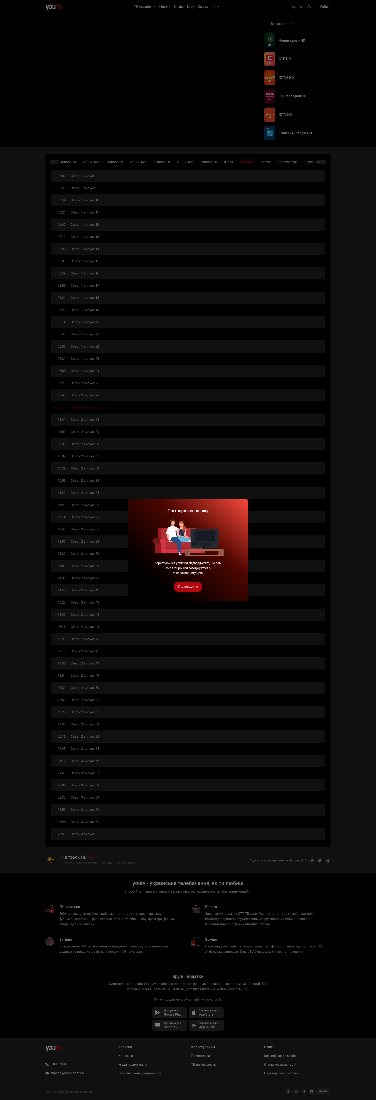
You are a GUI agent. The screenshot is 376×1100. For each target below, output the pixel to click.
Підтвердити (188, 587)
